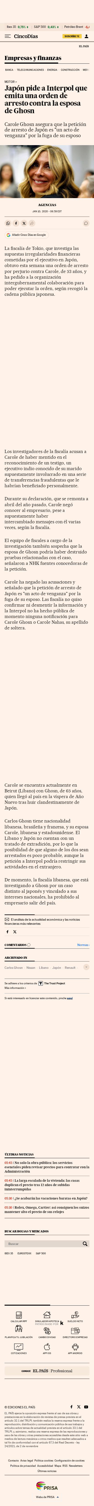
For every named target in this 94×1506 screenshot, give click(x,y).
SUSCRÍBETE (72, 36)
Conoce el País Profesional (47, 1370)
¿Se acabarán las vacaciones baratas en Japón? (51, 1198)
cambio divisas (47, 1337)
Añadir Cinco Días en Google (29, 234)
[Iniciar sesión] (86, 36)
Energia (52, 69)
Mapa (58, 1465)
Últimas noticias (19, 1154)
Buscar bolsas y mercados (27, 1231)
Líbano (44, 967)
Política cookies (43, 1460)
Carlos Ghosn (14, 967)
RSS (65, 1465)
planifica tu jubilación (19, 1337)
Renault (70, 967)
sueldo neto (75, 1321)
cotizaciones (19, 1353)
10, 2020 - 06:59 (47, 211)
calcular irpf (19, 1321)
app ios (47, 1353)
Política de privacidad (23, 1465)
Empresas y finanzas (33, 58)
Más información (14, 988)
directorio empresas (75, 1337)
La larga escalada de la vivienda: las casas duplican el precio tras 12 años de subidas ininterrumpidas (42, 1185)
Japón (56, 967)
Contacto (13, 1460)
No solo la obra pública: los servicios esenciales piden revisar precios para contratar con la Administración (47, 1167)
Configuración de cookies (69, 1460)
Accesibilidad (45, 1465)
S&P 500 (40, 27)
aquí (70, 998)
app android (75, 1353)
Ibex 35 (11, 27)
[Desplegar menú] (8, 36)
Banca (9, 69)
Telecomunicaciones (30, 69)
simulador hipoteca (47, 1321)
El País (83, 46)
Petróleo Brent (73, 27)
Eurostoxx (24, 1253)
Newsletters (75, 1465)
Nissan (30, 967)
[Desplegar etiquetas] (86, 967)
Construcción (70, 69)
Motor (10, 82)
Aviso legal (26, 1460)
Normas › (83, 945)
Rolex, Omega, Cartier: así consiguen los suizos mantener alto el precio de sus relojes (47, 1209)
